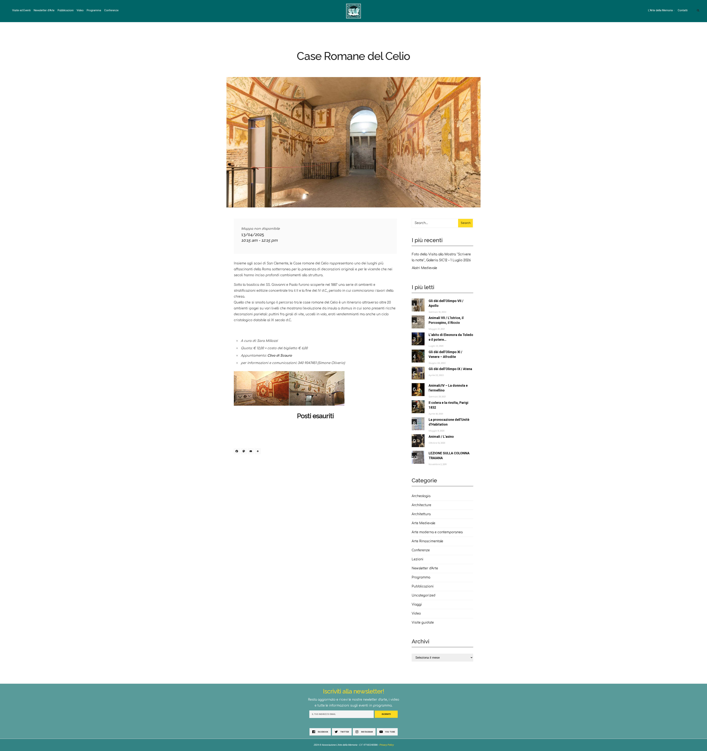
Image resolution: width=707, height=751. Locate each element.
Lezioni (417, 559)
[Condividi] (258, 451)
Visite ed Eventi (21, 10)
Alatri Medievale (424, 268)
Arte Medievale (423, 523)
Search (466, 223)
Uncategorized (423, 595)
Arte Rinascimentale (427, 541)
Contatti (682, 10)
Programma (94, 10)
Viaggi (417, 604)
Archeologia (421, 496)
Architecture (421, 505)
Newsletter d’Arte (44, 10)
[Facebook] (237, 451)
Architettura (421, 514)
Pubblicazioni (65, 10)
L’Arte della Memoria (660, 10)
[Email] (251, 451)
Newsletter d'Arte (425, 568)
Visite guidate (423, 622)
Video (80, 10)
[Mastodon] (244, 451)
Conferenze (111, 10)
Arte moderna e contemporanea (437, 532)
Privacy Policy (386, 744)
